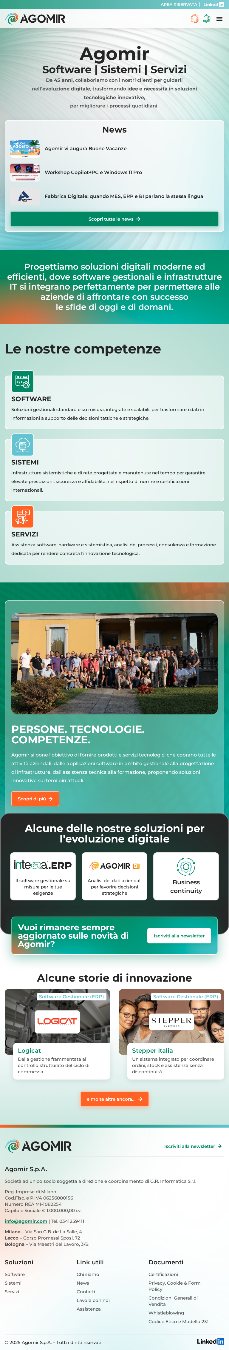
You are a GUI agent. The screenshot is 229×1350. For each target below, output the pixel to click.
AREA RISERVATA (179, 4)
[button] (219, 19)
